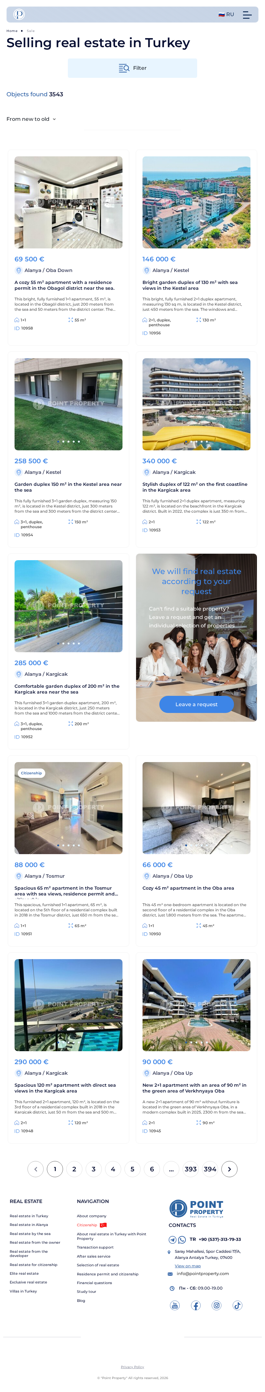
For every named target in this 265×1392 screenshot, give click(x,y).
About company (91, 1216)
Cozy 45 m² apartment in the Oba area (188, 888)
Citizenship (87, 1225)
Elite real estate (24, 1274)
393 (191, 1169)
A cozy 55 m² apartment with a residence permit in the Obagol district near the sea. (64, 285)
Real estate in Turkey (29, 1216)
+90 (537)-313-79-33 (215, 1239)
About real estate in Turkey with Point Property (111, 1236)
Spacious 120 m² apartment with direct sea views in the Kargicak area (65, 1088)
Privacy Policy (132, 1367)
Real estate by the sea (30, 1234)
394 (210, 1169)
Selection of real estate (98, 1265)
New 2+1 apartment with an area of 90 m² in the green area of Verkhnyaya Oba (195, 1088)
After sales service (94, 1256)
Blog (81, 1301)
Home (12, 31)
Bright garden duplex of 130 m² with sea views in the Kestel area (190, 285)
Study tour (86, 1292)
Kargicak (185, 472)
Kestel (181, 270)
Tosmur (55, 876)
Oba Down (59, 270)
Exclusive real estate (28, 1282)
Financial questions (94, 1283)
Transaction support (95, 1247)
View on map (188, 1265)
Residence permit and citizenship (108, 1274)
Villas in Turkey (23, 1291)
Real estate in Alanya (29, 1225)
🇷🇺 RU (226, 14)
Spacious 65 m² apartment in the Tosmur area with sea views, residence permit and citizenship (65, 892)
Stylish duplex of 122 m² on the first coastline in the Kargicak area (195, 487)
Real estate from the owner (35, 1242)
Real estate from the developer (29, 1254)
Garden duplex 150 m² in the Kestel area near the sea (68, 487)
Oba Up (183, 876)
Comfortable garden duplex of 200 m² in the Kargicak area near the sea (67, 689)
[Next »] (229, 1169)
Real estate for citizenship (34, 1265)
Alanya (34, 270)
